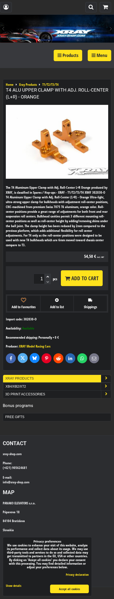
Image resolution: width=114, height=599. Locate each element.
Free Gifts (14, 417)
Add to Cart (84, 278)
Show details (13, 585)
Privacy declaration (77, 574)
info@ (7, 482)
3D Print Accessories (25, 394)
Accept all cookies (69, 589)
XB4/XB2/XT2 (16, 386)
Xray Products (19, 378)
